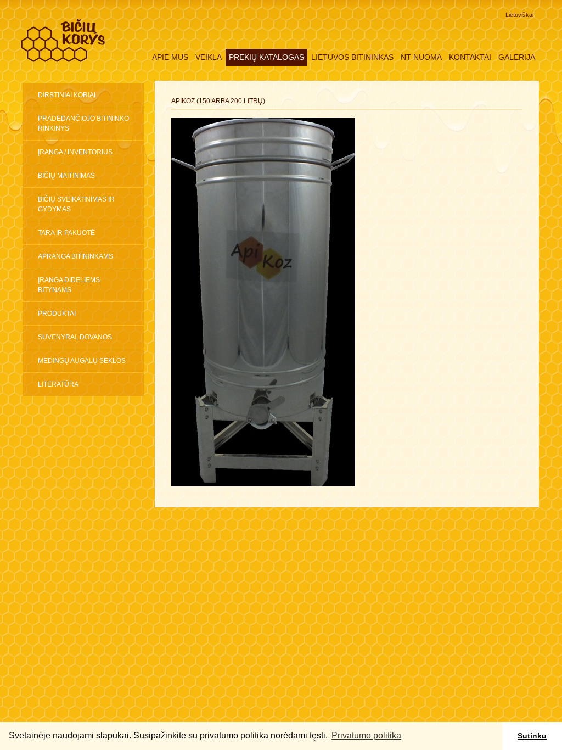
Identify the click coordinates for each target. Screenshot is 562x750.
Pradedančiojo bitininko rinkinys (83, 123)
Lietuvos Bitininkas (352, 57)
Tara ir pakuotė (66, 233)
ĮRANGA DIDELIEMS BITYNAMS (69, 285)
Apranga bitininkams (75, 256)
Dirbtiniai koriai (66, 95)
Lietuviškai (519, 15)
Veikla (208, 57)
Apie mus (170, 57)
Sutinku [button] (532, 735)
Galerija (516, 57)
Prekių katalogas (266, 57)
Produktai (57, 313)
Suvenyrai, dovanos (75, 337)
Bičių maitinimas (66, 176)
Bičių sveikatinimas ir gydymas (76, 204)
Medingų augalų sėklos (82, 361)
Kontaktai (470, 57)
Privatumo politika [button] (366, 735)
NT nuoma (421, 57)
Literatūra (58, 384)
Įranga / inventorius (75, 152)
